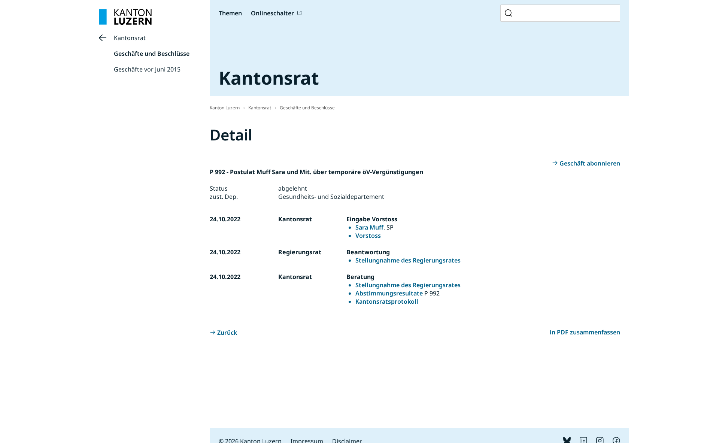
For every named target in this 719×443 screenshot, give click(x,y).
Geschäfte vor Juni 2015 (147, 69)
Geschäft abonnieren (589, 163)
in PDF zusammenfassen (585, 332)
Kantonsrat (130, 38)
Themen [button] (230, 13)
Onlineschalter (272, 13)
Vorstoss (368, 235)
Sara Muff (369, 227)
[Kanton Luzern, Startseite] (125, 17)
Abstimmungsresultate (389, 293)
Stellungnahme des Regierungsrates (408, 260)
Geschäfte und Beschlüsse (151, 53)
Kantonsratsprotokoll (386, 301)
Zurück (227, 332)
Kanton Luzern (225, 107)
